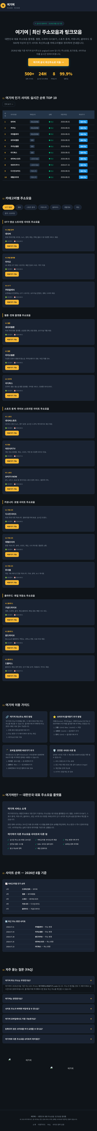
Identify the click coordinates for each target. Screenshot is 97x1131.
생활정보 (67, 207)
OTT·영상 (8, 207)
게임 (77, 207)
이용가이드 (41, 1124)
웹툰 (19, 207)
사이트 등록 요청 (58, 1124)
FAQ (49, 1124)
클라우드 (55, 207)
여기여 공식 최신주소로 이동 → (48, 62)
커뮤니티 (44, 207)
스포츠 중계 (31, 207)
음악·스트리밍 (10, 213)
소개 (34, 1124)
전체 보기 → (8, 104)
